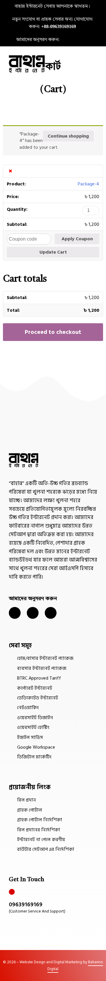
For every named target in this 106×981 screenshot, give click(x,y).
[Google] (94, 40)
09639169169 (25, 904)
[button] (95, 64)
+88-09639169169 (58, 26)
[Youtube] (51, 613)
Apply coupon (77, 239)
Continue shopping (68, 136)
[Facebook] (83, 40)
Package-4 (88, 184)
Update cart (53, 252)
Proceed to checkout (53, 332)
